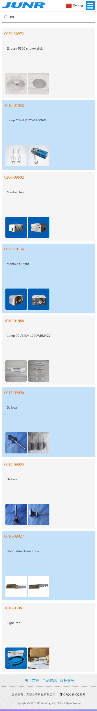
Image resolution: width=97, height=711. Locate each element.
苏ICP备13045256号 (72, 694)
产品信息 (49, 680)
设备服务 (67, 680)
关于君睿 (32, 680)
